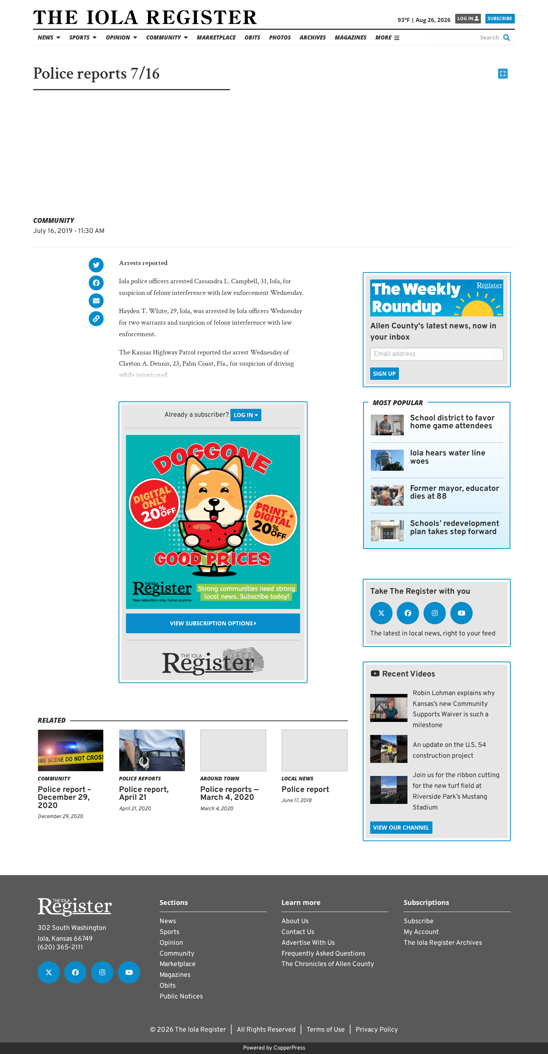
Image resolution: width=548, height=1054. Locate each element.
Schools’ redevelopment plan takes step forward (454, 528)
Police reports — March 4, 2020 (229, 794)
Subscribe (500, 18)
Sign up (384, 373)
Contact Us (297, 932)
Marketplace (216, 37)
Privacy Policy (377, 1030)
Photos (280, 37)
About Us (295, 921)
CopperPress (289, 1048)
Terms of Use (325, 1030)
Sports (79, 37)
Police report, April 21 (144, 794)
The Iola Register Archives (443, 943)
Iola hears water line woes (447, 457)
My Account (421, 932)
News (45, 37)
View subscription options (212, 623)
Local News (297, 778)
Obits (252, 37)
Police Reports (140, 778)
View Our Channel (401, 827)
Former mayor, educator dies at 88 (454, 493)
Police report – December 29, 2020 (64, 798)
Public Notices (181, 997)
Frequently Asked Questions (323, 954)
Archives (313, 37)
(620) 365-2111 (60, 947)
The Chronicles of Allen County (327, 964)
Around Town (219, 778)
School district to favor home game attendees (452, 422)
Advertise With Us (308, 943)
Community (163, 37)
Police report (305, 790)
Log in (466, 18)
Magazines (350, 37)
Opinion (118, 37)
